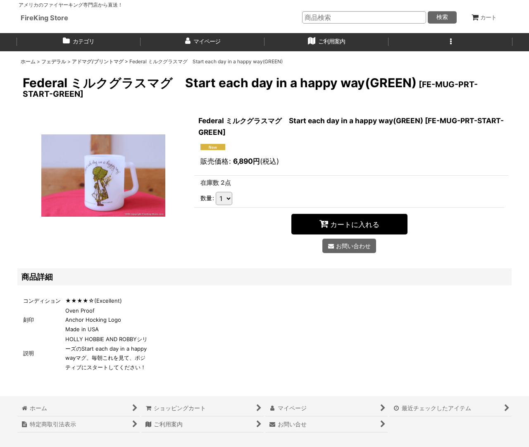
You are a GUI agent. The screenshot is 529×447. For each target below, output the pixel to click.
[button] (450, 42)
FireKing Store (44, 18)
